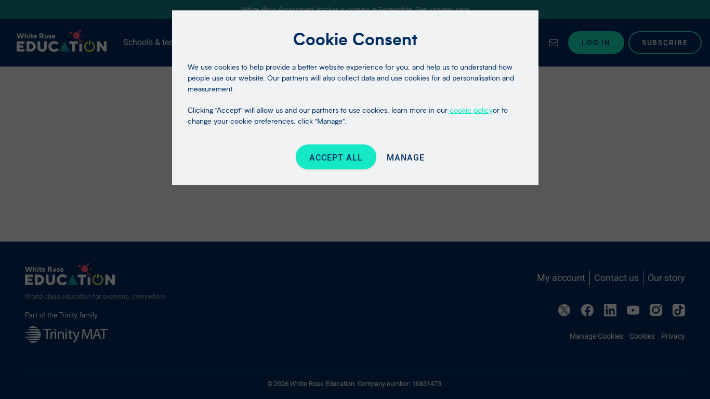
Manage (406, 158)
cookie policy (471, 110)
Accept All (336, 158)
